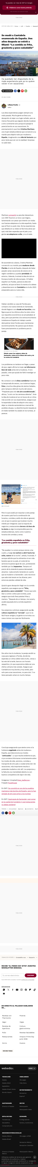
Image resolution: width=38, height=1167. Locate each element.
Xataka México (7, 1136)
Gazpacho (32, 957)
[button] (14, 105)
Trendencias (6, 1119)
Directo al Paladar (8, 1106)
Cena (16, 26)
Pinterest (25, 989)
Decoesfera (6, 1123)
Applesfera (5, 1086)
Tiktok (34, 989)
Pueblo (28, 26)
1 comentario (8, 91)
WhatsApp (3, 989)
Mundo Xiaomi (7, 1092)
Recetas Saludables (27, 1033)
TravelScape (12, 783)
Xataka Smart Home (8, 1089)
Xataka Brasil (6, 1139)
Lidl (22, 26)
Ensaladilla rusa (21, 957)
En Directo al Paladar (10, 351)
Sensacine (23, 1093)
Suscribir (30, 975)
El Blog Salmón (25, 1119)
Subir (31, 1068)
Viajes (22, 1022)
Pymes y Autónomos (26, 1123)
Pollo (4, 1033)
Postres (22, 1016)
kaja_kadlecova (24, 780)
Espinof (22, 1096)
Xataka (4, 1080)
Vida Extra (23, 1083)
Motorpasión (24, 1106)
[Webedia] (8, 1069)
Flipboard (22, 91)
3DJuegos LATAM (25, 1136)
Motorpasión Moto (26, 1109)
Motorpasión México (26, 1151)
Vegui (4, 1022)
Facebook (15, 91)
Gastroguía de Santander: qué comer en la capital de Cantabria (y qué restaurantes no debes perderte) (19, 802)
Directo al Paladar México (8, 1152)
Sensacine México (25, 1142)
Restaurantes (7, 1037)
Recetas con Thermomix (6, 1017)
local (21, 809)
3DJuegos (23, 1080)
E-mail (25, 91)
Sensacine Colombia (26, 1145)
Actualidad (12, 809)
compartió (12, 215)
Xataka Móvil (6, 1083)
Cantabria (30, 809)
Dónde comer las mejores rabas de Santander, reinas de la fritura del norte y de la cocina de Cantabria (19, 355)
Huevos (22, 1043)
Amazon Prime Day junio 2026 (27, 1038)
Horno (4, 1043)
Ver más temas (7, 1051)
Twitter (18, 91)
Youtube (17, 989)
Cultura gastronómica (25, 1027)
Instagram (21, 989)
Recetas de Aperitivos (6, 1027)
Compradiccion (7, 1126)
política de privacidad (27, 979)
